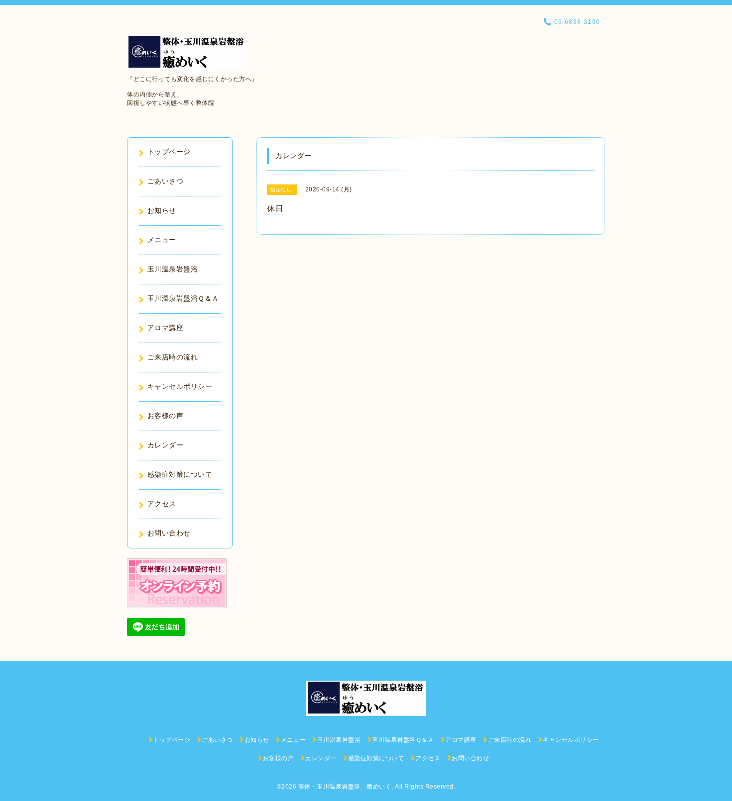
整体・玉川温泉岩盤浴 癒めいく (345, 786)
